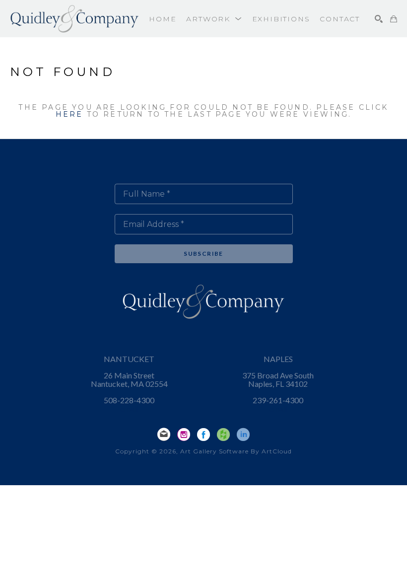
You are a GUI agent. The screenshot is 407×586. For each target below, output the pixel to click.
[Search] (379, 19)
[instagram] (183, 434)
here (69, 114)
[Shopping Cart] (393, 19)
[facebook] (203, 434)
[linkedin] (243, 434)
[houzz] (223, 434)
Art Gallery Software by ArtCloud (236, 451)
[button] (214, 18)
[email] (163, 434)
